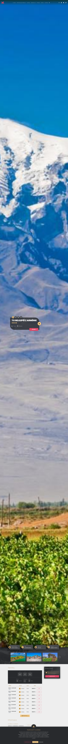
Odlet (29, 679)
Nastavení (41, 742)
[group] (18, 657)
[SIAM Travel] (3, 3)
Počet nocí (25, 679)
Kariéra (42, 2)
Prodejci (38, 2)
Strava (17, 679)
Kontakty (46, 2)
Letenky (28, 2)
